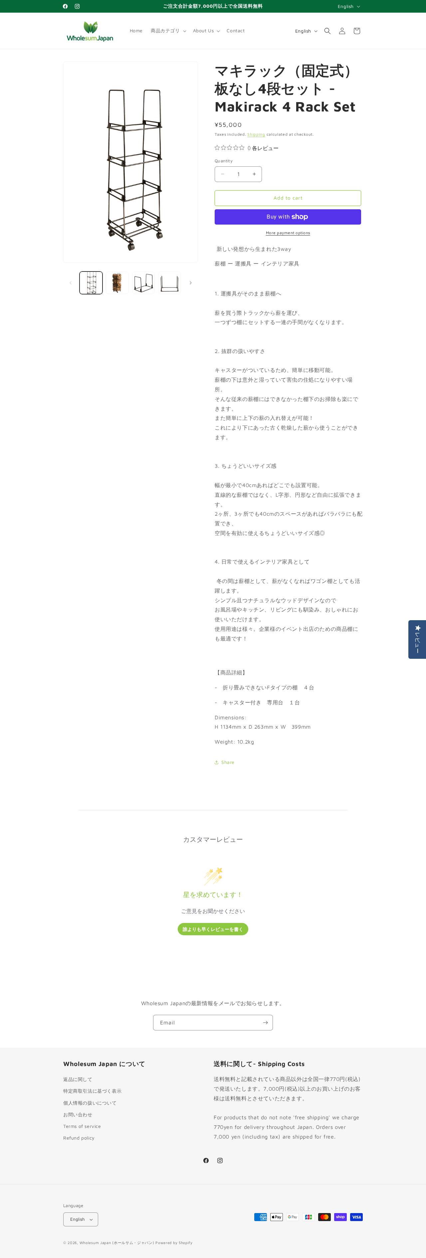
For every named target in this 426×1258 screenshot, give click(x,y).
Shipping (256, 134)
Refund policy (79, 1138)
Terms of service (82, 1126)
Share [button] (228, 762)
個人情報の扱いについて (90, 1103)
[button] (168, 31)
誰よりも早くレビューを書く (213, 929)
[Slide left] (70, 282)
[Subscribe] (265, 1022)
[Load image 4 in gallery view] (169, 282)
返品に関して (78, 1079)
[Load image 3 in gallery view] (143, 282)
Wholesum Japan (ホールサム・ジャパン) (117, 1242)
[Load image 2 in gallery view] (117, 282)
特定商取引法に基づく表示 (92, 1091)
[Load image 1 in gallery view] (91, 282)
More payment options (288, 232)
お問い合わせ (78, 1114)
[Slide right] (190, 282)
